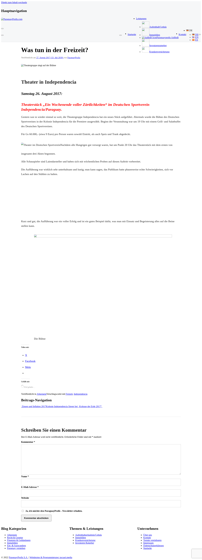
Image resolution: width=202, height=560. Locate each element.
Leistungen (141, 18)
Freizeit (69, 394)
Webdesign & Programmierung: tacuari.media (51, 557)
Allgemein (41, 394)
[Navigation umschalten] (2, 28)
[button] (192, 30)
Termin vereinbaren (152, 540)
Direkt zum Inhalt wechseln (14, 2)
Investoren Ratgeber (84, 543)
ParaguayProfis (73, 58)
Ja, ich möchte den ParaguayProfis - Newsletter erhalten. (53, 511)
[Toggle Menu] (120, 35)
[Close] (2, 35)
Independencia (80, 394)
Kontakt (147, 537)
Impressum (148, 543)
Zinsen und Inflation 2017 (33, 406)
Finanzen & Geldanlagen (18, 540)
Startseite (147, 548)
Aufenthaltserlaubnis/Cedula (88, 535)
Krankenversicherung (85, 540)
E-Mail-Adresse (30, 487)
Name (25, 476)
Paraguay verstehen (16, 548)
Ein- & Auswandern (16, 545)
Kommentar (28, 442)
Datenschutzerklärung (153, 545)
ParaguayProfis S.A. (18, 557)
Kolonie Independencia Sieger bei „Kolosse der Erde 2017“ (74, 406)
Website (25, 498)
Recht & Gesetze (15, 537)
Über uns (147, 535)
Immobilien (12, 543)
